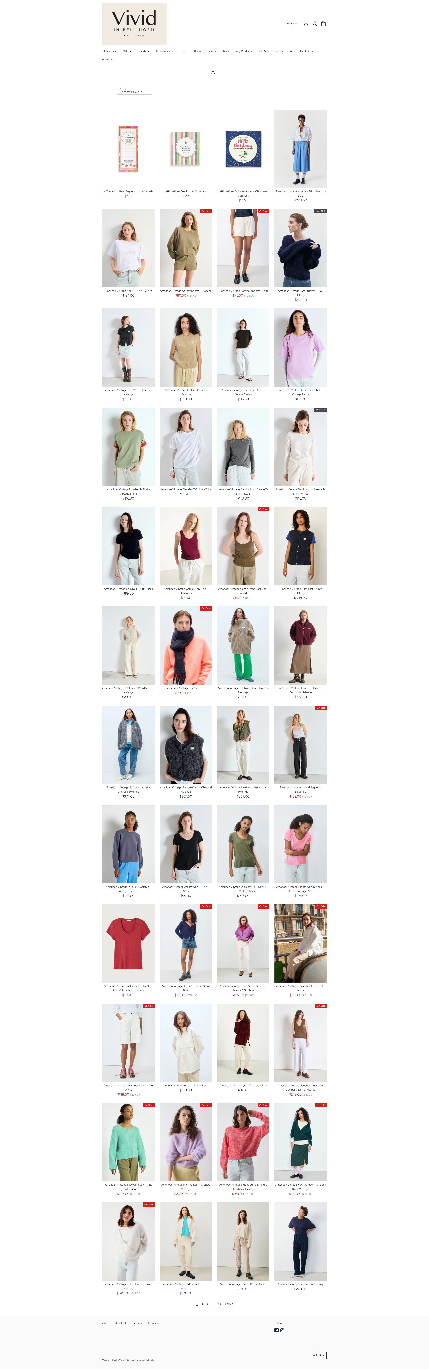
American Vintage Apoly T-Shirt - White (128, 290)
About (106, 1323)
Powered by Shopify (145, 1360)
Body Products (243, 51)
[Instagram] (282, 1330)
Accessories (163, 51)
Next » (229, 1303)
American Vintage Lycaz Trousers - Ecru (243, 1085)
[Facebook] (276, 1330)
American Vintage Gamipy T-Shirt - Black (128, 588)
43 (219, 1303)
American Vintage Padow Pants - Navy (300, 1284)
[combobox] (134, 91)
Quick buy (129, 182)
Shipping (153, 1323)
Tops (182, 51)
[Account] (306, 22)
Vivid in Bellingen (127, 1360)
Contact (121, 1323)
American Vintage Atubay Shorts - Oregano (186, 290)
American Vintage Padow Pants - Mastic (243, 1284)
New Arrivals (110, 51)
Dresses (211, 51)
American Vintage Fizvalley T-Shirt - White (185, 489)
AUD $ (290, 23)
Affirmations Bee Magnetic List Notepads (128, 191)
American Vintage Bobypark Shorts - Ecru (243, 290)
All (291, 51)
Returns (137, 1323)
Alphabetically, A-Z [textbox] (131, 91)
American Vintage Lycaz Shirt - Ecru (185, 1085)
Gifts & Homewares (269, 51)
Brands (142, 51)
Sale (126, 51)
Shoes (225, 51)
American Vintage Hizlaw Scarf (185, 688)
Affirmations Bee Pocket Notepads (185, 191)
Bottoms (196, 51)
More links (305, 51)
